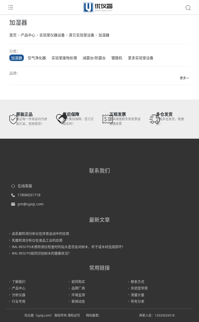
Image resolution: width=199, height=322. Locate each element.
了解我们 (18, 281)
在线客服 (25, 185)
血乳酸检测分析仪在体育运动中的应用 (40, 233)
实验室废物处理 (64, 57)
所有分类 (137, 301)
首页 (13, 34)
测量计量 (137, 294)
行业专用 (18, 301)
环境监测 (78, 294)
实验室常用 (139, 288)
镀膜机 (116, 57)
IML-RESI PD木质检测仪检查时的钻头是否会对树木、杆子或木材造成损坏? (67, 246)
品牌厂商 (78, 288)
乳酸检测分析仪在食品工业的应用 (37, 240)
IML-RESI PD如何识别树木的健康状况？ (41, 253)
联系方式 (137, 281)
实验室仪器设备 (52, 34)
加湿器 (103, 34)
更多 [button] (183, 78)
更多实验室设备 (140, 57)
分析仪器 (18, 294)
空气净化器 (37, 57)
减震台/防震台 (94, 57)
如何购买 (78, 281)
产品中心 (28, 34)
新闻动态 (78, 301)
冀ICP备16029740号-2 (117, 315)
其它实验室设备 (81, 34)
